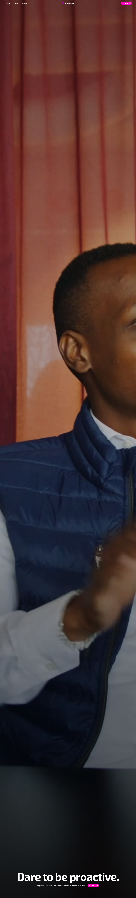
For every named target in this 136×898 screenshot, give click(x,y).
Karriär (8, 3)
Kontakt (24, 3)
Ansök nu (125, 3)
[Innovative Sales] (68, 3)
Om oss (15, 3)
